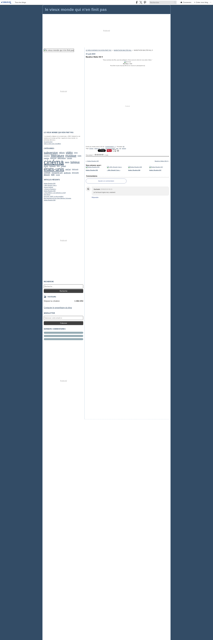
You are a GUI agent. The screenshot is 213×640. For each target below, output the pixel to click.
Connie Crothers (48, 187)
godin (79, 156)
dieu (58, 166)
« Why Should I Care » (50, 185)
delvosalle (75, 172)
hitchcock (75, 169)
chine (76, 152)
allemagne (62, 158)
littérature (57, 155)
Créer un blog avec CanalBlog (52, 143)
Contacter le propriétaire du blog (58, 308)
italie (53, 175)
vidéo (69, 152)
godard (63, 166)
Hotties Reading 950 (49, 183)
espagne (47, 156)
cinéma (54, 162)
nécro (62, 153)
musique (70, 155)
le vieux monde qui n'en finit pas (98, 50)
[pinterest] (144, 2)
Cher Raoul (47, 194)
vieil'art (68, 169)
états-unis (54, 169)
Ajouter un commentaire (106, 181)
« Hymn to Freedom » (50, 189)
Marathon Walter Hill (123, 50)
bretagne (52, 166)
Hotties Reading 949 (49, 191)
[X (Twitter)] (140, 2)
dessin (47, 175)
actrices (67, 173)
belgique (75, 162)
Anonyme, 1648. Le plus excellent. (54, 196)
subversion (51, 152)
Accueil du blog (48, 141)
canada (69, 158)
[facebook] (136, 2)
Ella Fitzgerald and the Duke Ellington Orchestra (57, 198)
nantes (46, 158)
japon (67, 162)
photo (46, 166)
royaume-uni (57, 173)
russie (58, 175)
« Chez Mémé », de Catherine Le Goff (55, 192)
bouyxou (53, 158)
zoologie (47, 173)
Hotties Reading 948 (49, 200)
